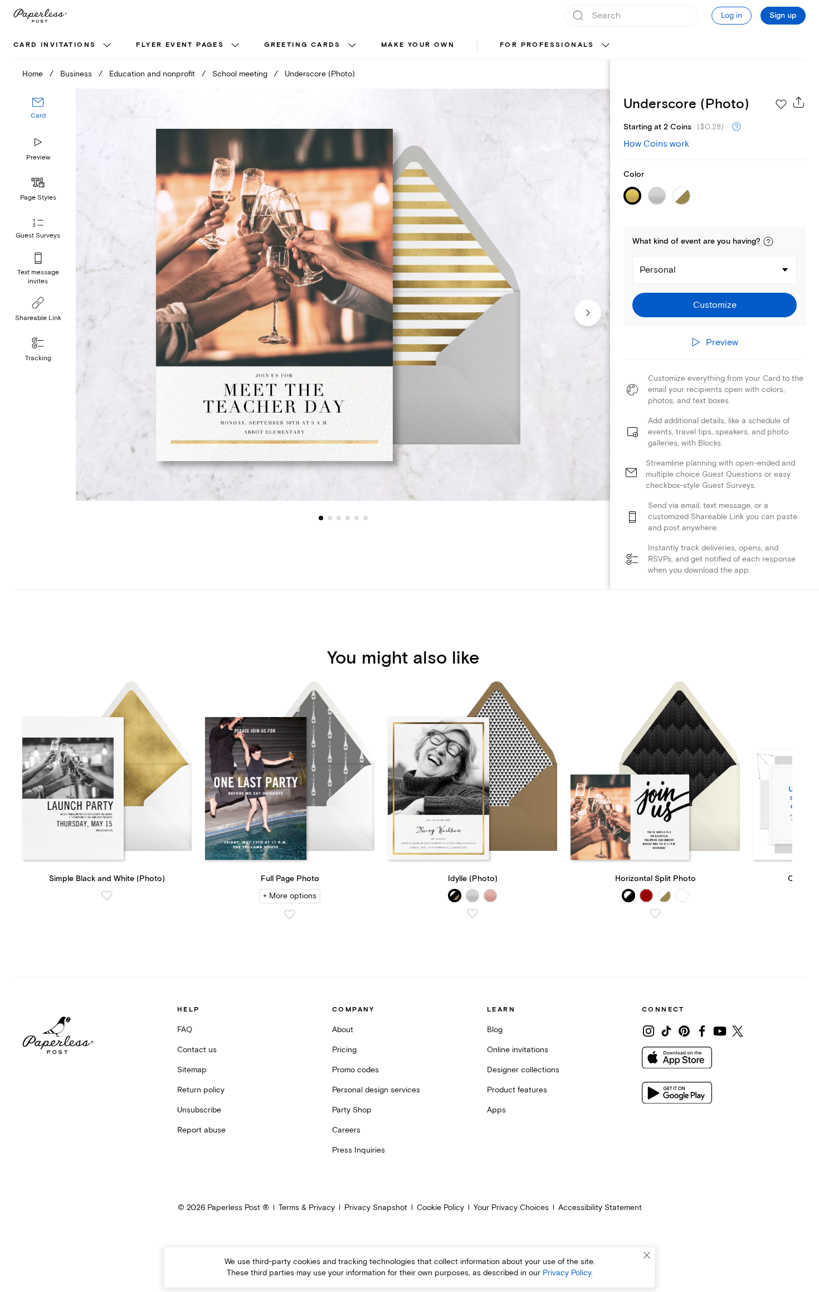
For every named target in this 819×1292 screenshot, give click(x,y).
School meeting (239, 74)
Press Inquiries (358, 1150)
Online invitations (517, 1049)
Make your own (418, 45)
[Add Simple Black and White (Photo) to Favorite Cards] (107, 895)
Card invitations (54, 45)
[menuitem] (63, 45)
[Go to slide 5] (347, 517)
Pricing (344, 1049)
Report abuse (201, 1130)
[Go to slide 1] (321, 517)
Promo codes (355, 1070)
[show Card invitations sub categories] (107, 45)
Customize (715, 305)
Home (32, 74)
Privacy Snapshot (375, 1207)
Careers (346, 1130)
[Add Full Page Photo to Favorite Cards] (289, 914)
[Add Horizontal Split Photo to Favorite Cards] (655, 913)
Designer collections (523, 1070)
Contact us (197, 1049)
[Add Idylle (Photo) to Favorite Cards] (472, 913)
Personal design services (376, 1090)
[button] (768, 241)
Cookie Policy (440, 1207)
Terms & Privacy (307, 1207)
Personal (658, 269)
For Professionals (547, 45)
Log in (731, 15)
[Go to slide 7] (365, 517)
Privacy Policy (567, 1273)
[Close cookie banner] (647, 1255)
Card (38, 116)
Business (76, 74)
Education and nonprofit (152, 74)
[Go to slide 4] (339, 517)
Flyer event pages (180, 45)
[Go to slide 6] (356, 517)
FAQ (184, 1029)
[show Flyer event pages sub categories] (235, 45)
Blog (495, 1029)
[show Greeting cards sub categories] (352, 45)
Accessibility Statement (600, 1207)
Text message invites (38, 277)
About (342, 1029)
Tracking (38, 358)
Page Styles (38, 197)
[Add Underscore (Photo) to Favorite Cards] (781, 104)
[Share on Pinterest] (684, 1031)
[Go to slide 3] (330, 517)
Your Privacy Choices (511, 1207)
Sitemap (192, 1070)
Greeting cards (302, 45)
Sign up (783, 16)
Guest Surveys (38, 235)
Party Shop (352, 1110)
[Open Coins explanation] (737, 127)
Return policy (201, 1090)
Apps (496, 1110)
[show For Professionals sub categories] (605, 45)
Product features (517, 1090)
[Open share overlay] (799, 102)
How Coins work (656, 143)
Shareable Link (38, 318)
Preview (38, 157)
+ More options (289, 896)
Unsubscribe (199, 1110)
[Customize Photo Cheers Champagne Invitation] (343, 295)
